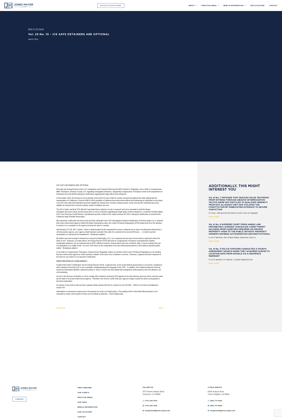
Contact (273, 5)
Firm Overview (85, 388)
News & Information (233, 5)
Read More (214, 217)
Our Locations (257, 5)
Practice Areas (209, 5)
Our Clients (83, 392)
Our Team (82, 402)
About (191, 5)
